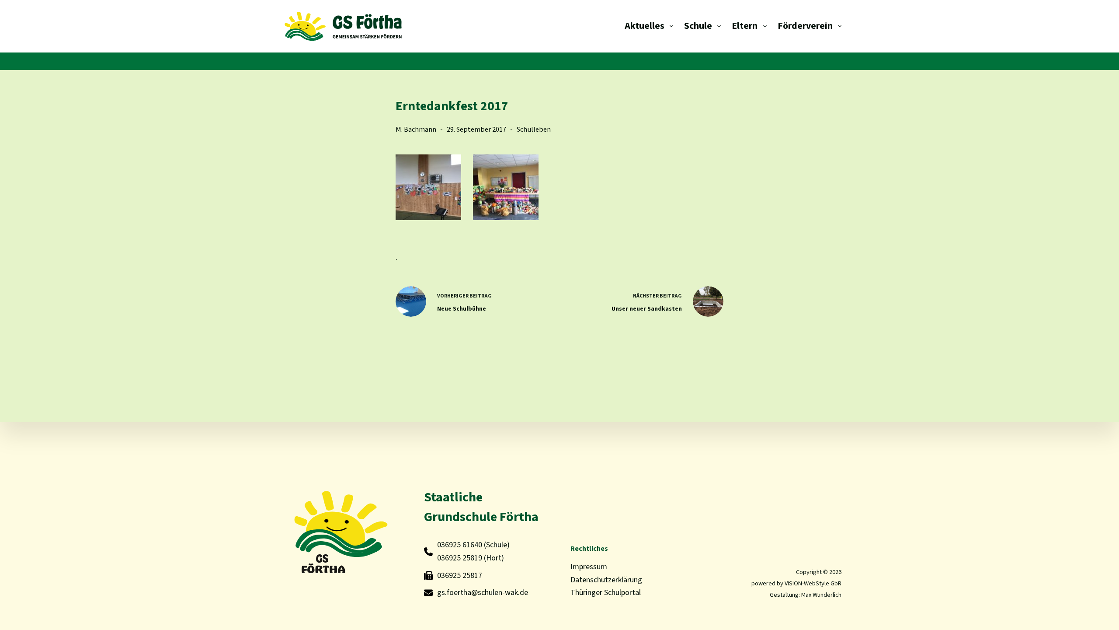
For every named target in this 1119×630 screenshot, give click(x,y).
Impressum (588, 566)
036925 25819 (459, 558)
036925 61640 (459, 544)
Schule (698, 26)
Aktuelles (644, 26)
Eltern (745, 26)
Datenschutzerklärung (606, 579)
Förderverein (805, 26)
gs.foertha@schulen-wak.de (482, 592)
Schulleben (534, 129)
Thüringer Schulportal (605, 592)
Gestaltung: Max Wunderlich (805, 594)
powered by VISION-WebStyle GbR (796, 583)
